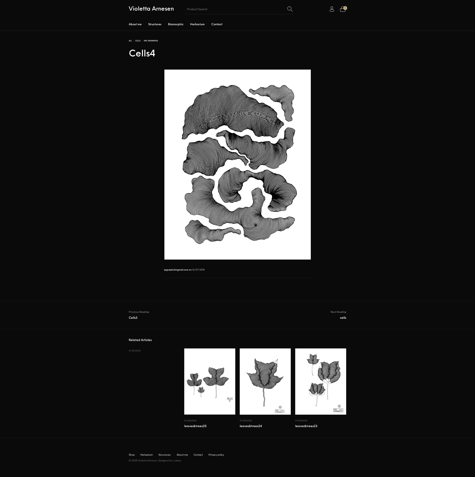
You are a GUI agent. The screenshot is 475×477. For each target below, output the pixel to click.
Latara (177, 460)
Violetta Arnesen (151, 9)
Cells (138, 41)
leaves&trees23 (306, 426)
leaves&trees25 (195, 426)
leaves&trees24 (251, 426)
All (130, 41)
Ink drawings (151, 41)
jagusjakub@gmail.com (176, 270)
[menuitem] (135, 25)
